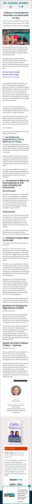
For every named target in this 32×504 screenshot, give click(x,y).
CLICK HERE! (21, 499)
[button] (29, 486)
